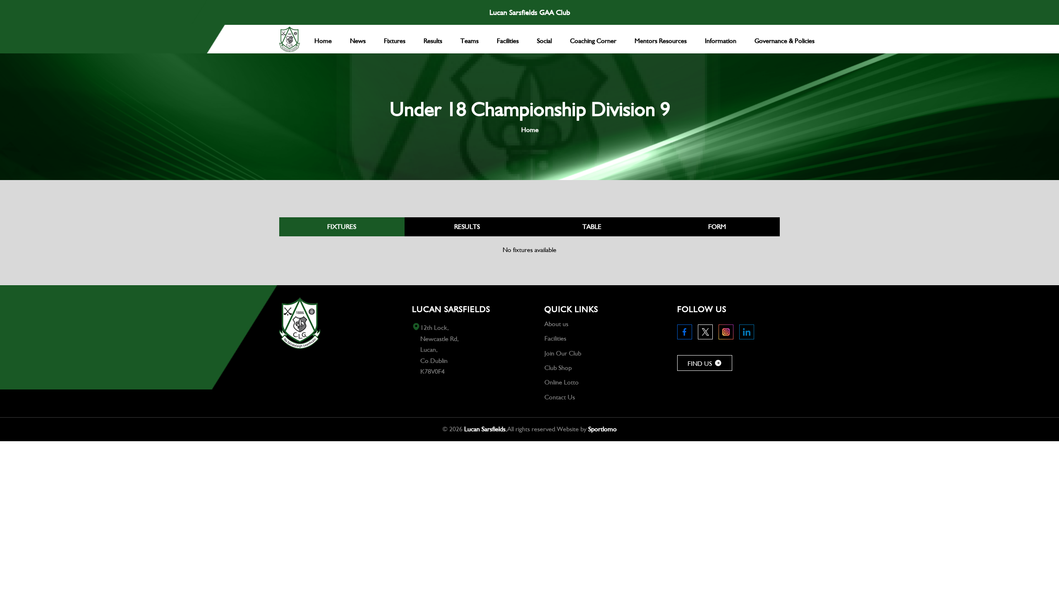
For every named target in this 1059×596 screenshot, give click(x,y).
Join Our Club (562, 353)
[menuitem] (323, 38)
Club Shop (558, 368)
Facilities (555, 338)
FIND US (700, 364)
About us (556, 324)
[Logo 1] (289, 39)
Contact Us (559, 397)
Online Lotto (561, 382)
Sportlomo (602, 429)
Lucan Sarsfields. (485, 429)
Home (530, 130)
